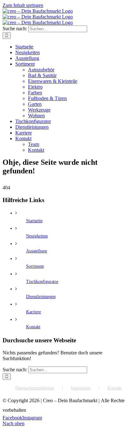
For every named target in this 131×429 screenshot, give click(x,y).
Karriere (33, 311)
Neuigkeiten (37, 236)
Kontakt (33, 326)
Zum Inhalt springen (23, 5)
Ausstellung (36, 251)
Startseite (34, 220)
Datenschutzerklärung (34, 388)
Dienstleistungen (41, 296)
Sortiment (35, 266)
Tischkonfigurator (42, 281)
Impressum (81, 388)
